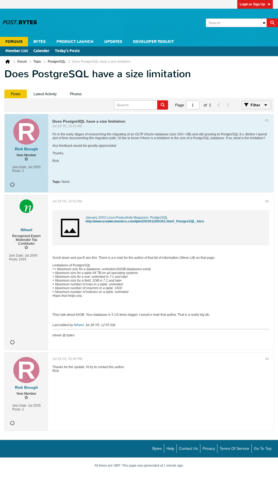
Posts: (16, 171)
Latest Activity (45, 94)
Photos (76, 94)
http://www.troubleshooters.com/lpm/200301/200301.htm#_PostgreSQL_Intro (145, 221)
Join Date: (19, 167)
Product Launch (74, 41)
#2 (267, 201)
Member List (16, 51)
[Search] (272, 22)
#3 (267, 359)
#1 (267, 120)
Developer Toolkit (153, 41)
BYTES (39, 41)
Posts (15, 94)
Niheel (79, 325)
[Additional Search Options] (264, 22)
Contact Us (188, 448)
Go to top (262, 448)
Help (170, 448)
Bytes (157, 448)
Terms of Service (234, 448)
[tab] (15, 94)
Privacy (209, 448)
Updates (113, 41)
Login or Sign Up (252, 4)
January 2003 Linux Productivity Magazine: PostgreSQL (127, 217)
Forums (14, 41)
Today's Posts (67, 51)
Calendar (41, 51)
